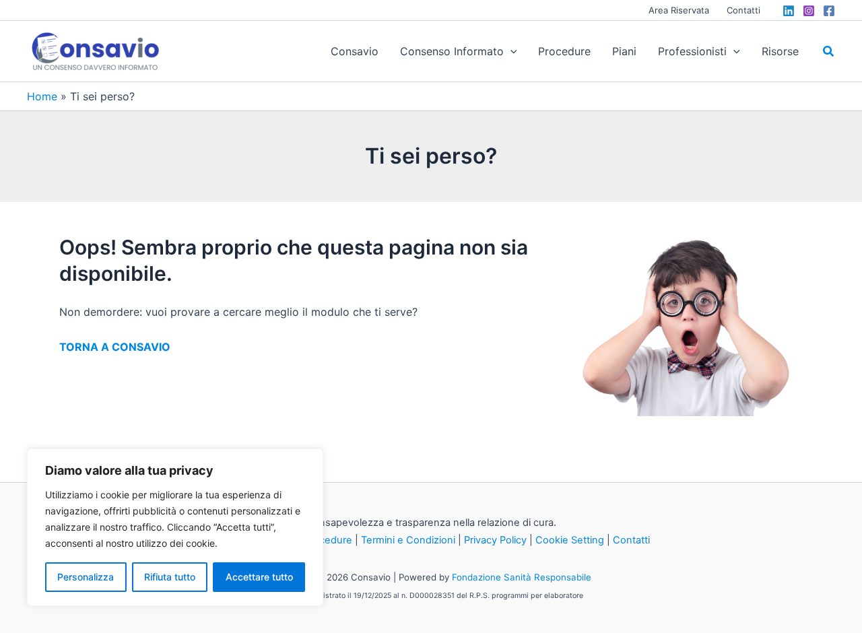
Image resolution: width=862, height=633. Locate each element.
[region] (175, 527)
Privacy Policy (495, 540)
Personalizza (85, 576)
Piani (624, 51)
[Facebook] (829, 11)
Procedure (564, 51)
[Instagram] (809, 11)
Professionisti (692, 51)
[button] (510, 51)
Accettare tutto (259, 576)
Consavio (354, 51)
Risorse (780, 51)
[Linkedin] (789, 11)
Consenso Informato (452, 51)
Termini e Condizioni (408, 540)
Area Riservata (679, 10)
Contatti (743, 10)
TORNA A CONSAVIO (114, 347)
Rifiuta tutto (169, 576)
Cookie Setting (569, 540)
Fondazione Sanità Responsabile (521, 577)
